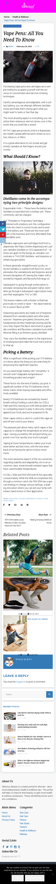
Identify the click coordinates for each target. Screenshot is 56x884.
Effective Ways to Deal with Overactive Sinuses (27, 660)
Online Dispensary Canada (31, 499)
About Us (6, 816)
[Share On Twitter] (3, 229)
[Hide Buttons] (1, 245)
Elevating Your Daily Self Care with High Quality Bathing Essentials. (32, 726)
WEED (10, 501)
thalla (24, 654)
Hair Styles (24, 823)
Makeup (23, 834)
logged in (21, 681)
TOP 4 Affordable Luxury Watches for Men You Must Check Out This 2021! (15, 523)
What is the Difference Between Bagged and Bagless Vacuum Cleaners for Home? (33, 761)
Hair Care (24, 816)
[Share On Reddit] (3, 240)
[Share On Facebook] (3, 224)
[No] (52, 874)
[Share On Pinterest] (3, 235)
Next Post (44, 514)
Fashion (23, 827)
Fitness (23, 820)
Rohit (10, 46)
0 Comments (38, 46)
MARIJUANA (13, 499)
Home (7, 17)
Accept (17, 878)
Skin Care (24, 812)
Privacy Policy (8, 820)
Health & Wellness (21, 17)
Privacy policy (35, 878)
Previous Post (13, 514)
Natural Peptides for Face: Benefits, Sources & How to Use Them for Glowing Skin (34, 737)
